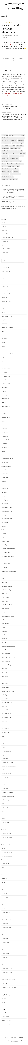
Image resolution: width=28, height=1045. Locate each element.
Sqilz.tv (3, 785)
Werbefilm (4, 931)
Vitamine (3, 886)
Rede (2, 736)
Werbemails (4, 938)
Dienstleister (13, 140)
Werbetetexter (5, 942)
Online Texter (5, 153)
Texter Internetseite (7, 830)
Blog (2, 282)
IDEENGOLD (4, 222)
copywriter (4, 323)
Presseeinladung (5, 653)
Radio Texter (4, 698)
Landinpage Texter (6, 518)
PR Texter (4, 638)
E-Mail (3, 342)
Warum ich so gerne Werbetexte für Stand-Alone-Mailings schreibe (13, 196)
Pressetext (5, 156)
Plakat (3, 627)
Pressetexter (12, 156)
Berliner (23, 135)
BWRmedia (4, 308)
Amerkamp (5, 135)
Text (15, 161)
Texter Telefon (19, 163)
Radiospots (5, 158)
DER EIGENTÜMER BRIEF (8, 327)
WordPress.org (5, 1024)
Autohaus (11, 135)
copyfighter (4, 320)
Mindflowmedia (5, 563)
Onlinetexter (5, 608)
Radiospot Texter (14, 158)
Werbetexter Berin (6, 961)
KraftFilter (4, 492)
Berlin (17, 135)
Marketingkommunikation (8, 548)
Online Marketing (6, 590)
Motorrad (4, 567)
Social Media (4, 241)
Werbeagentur (5, 916)
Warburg (3, 890)
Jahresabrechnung (6, 466)
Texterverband (5, 844)
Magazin (3, 533)
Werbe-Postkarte (6, 912)
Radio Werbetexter (8, 237)
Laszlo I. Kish (4, 522)
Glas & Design (5, 398)
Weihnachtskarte (6, 904)
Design (3, 331)
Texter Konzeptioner (7, 837)
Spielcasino (4, 777)
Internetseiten (5, 462)
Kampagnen (4, 477)
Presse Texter (5, 650)
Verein (3, 875)
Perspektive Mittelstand (7, 616)
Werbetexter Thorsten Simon (9, 179)
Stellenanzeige (5, 799)
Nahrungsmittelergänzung (8, 571)
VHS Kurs (4, 878)
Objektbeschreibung (6, 586)
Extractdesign (5, 350)
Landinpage (4, 515)
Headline (3, 413)
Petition (3, 620)
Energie (3, 346)
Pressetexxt (4, 683)
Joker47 (3, 470)
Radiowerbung (5, 728)
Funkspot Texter (6, 143)
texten (3, 815)
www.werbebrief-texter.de (9, 44)
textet (17, 166)
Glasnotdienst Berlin (7, 410)
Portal (3, 635)
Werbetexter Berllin (6, 968)
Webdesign (4, 893)
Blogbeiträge (4, 290)
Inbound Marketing (6, 440)
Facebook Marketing (6, 353)
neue (14, 150)
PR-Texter (13, 153)
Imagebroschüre (5, 432)
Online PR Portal (6, 597)
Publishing (4, 695)
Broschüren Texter (6, 301)
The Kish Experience (7, 852)
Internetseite (19, 145)
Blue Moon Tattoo (6, 293)
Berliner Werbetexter (7, 138)
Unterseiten (4, 871)
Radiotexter (5, 161)
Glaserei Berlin (5, 406)
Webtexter (4, 901)
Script (3, 747)
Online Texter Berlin (7, 605)
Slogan (3, 755)
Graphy (21, 1040)
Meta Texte (4, 560)
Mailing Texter (5, 541)
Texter (4, 163)
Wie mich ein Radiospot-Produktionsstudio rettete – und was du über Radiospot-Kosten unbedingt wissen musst (13, 190)
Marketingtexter (5, 552)
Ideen (3, 425)
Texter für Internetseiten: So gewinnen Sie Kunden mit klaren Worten (13, 207)
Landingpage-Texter (15, 148)
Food (2, 361)
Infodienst (12, 145)
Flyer (2, 357)
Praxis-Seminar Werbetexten (9, 646)
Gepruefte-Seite (5, 383)
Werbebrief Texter (7, 22)
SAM (11, 161)
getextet (14, 143)
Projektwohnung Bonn (7, 691)
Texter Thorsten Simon (8, 166)
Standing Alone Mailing (7, 796)
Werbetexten (5, 953)
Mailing (3, 537)
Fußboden (4, 380)
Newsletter (4, 582)
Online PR (19, 150)
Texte (19, 161)
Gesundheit (4, 387)
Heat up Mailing (5, 417)
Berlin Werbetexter (20, 138)
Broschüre (4, 297)
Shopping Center (6, 751)
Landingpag (4, 500)
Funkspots (21, 140)
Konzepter (4, 485)
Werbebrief (15, 168)
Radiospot (20, 156)
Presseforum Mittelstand (8, 657)
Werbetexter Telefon (7, 176)
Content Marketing (6, 316)
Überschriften (5, 863)
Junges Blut (4, 473)
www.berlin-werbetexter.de (8, 987)
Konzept (3, 481)
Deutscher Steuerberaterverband (10, 335)
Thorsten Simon (6, 168)
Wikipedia (4, 976)
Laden (3, 496)
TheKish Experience (6, 856)
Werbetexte (4, 949)
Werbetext (16, 171)
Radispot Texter (5, 732)
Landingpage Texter (6, 511)
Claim (3, 312)
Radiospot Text (5, 710)
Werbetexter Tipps (6, 972)
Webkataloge (4, 897)
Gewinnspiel (4, 395)
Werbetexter (5, 174)
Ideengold (21, 143)
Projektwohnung (5, 687)
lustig (2, 530)
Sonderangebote (6, 773)
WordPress (4, 983)
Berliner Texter (5, 271)
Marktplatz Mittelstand (7, 556)
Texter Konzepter (6, 833)
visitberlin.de (4, 882)
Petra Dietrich (5, 623)
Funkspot (3, 365)
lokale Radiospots (6, 150)
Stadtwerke (4, 788)
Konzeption (4, 488)
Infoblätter (4, 443)
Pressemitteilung (6, 665)
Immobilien (5, 145)
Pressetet (4, 668)
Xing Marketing (5, 994)
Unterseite (4, 867)
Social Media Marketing (7, 762)
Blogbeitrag (5, 140)
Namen (3, 575)
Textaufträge (4, 807)
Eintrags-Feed (5, 1016)
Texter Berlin (10, 163)
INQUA (3, 451)
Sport (2, 781)
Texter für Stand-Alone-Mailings (10, 826)
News (2, 578)
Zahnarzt (3, 998)
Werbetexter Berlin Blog (14, 6)
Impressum (4, 226)
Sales (2, 740)
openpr (3, 612)
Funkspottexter (5, 376)
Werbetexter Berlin (15, 174)
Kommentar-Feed (6, 1020)
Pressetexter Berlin (6, 680)
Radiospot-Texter (6, 717)
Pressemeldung (22, 153)
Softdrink (4, 770)
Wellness (3, 908)
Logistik (3, 526)
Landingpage (5, 148)
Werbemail (4, 935)
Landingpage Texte (6, 507)
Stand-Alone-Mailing (7, 792)
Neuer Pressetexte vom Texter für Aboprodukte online (10, 202)
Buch (2, 305)
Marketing (4, 545)
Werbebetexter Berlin (7, 919)
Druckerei (4, 338)
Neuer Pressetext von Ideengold (10, 212)
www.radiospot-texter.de (8, 991)
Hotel (2, 421)
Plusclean (4, 631)
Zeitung (3, 1002)
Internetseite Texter (7, 458)
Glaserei (3, 402)
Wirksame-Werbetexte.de (8, 979)
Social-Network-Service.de (8, 766)
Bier (2, 278)
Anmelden (4, 1013)
